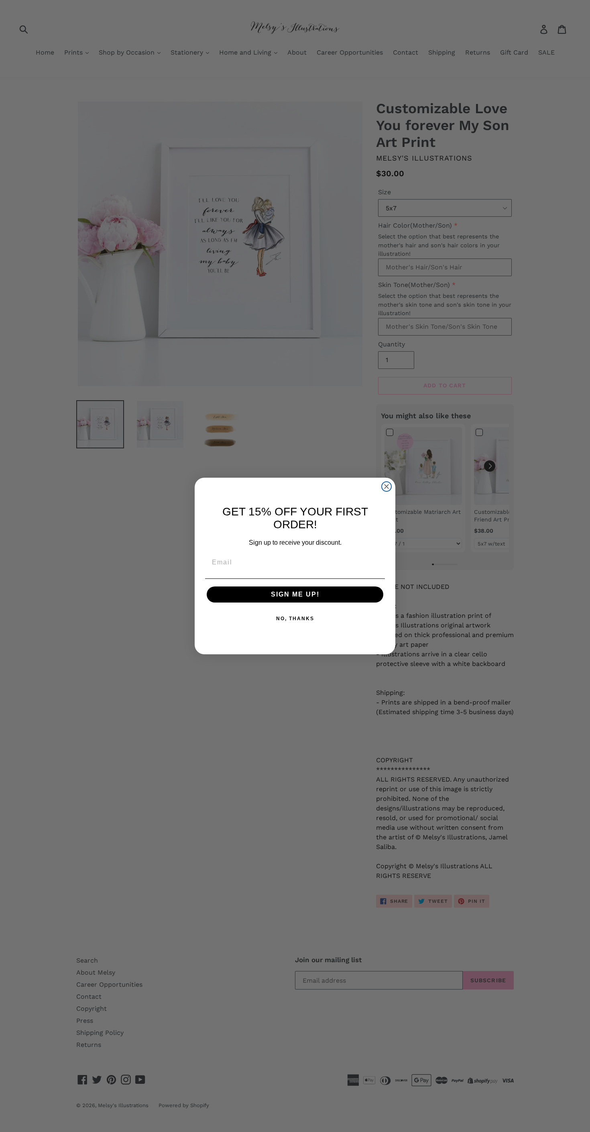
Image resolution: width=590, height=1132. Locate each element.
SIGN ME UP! (295, 594)
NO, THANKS (295, 618)
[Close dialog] (386, 486)
